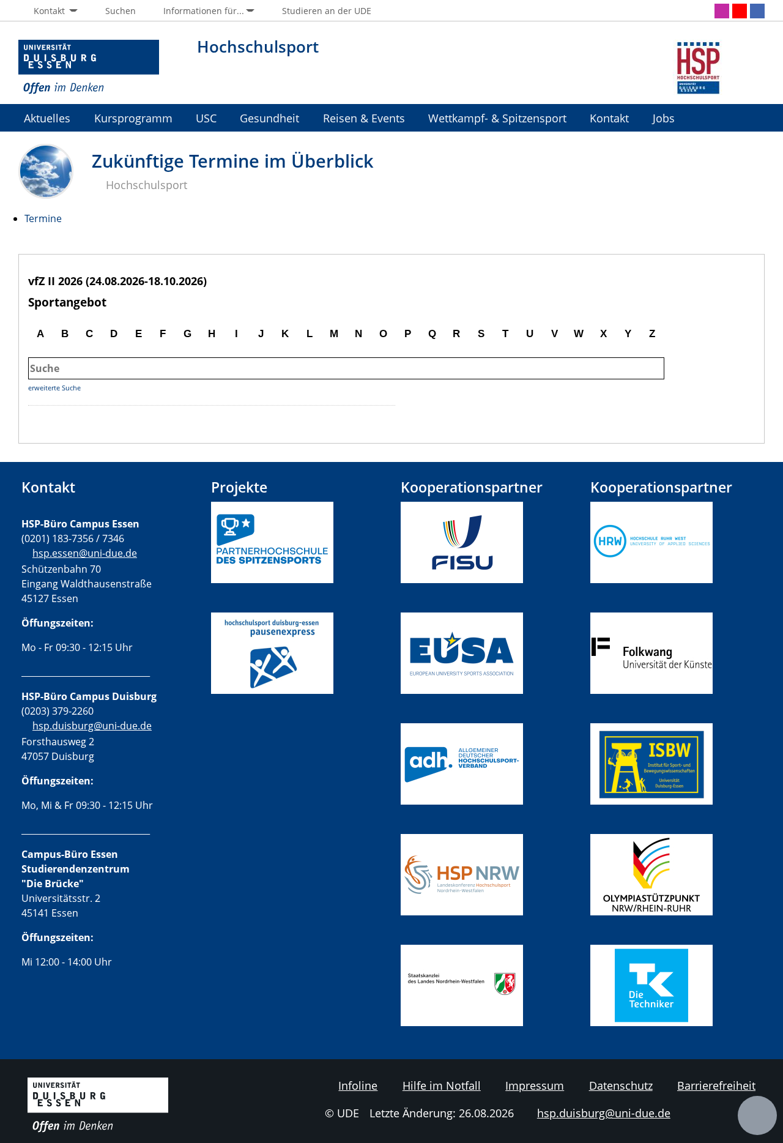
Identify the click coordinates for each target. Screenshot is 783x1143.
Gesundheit (269, 117)
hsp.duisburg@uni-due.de (92, 725)
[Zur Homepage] (88, 67)
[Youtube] (739, 11)
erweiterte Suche (54, 387)
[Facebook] (757, 11)
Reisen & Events (364, 117)
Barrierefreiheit (716, 1085)
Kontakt (609, 117)
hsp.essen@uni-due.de (84, 553)
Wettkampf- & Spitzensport (497, 117)
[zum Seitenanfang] (757, 1115)
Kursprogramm (133, 117)
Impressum (534, 1085)
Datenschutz (621, 1085)
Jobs (664, 117)
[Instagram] (721, 11)
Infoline (357, 1085)
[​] (272, 716)
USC (206, 117)
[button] (48, 11)
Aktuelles (47, 117)
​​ (467, 763)
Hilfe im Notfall (442, 1085)
